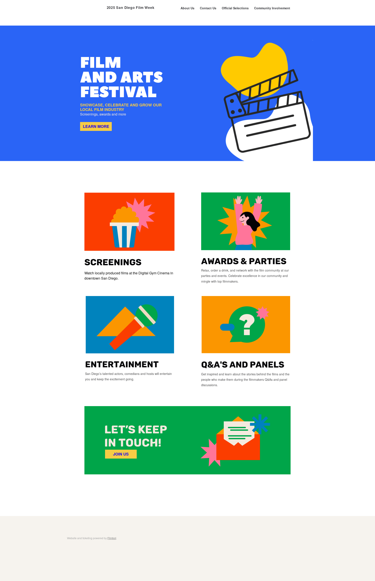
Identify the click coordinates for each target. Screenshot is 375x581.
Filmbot (111, 538)
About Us (187, 8)
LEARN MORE (96, 126)
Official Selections (235, 8)
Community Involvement (272, 8)
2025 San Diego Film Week (131, 7)
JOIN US (121, 454)
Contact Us (208, 8)
